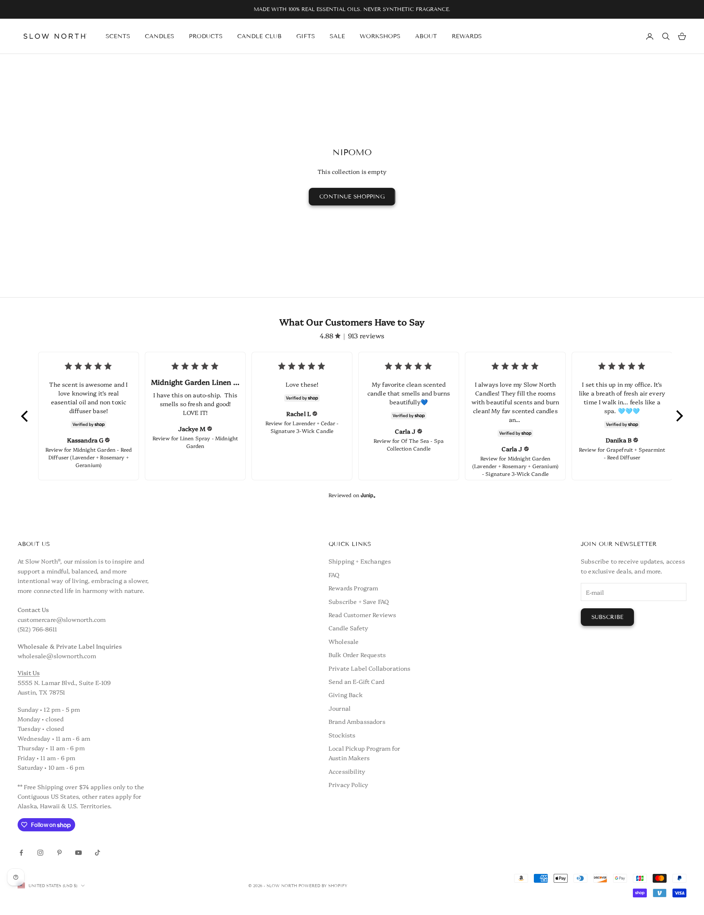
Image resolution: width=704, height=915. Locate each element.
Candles (159, 36)
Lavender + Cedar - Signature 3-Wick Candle (305, 426)
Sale (337, 36)
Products (206, 36)
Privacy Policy (348, 784)
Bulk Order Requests (357, 654)
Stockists (342, 735)
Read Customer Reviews (362, 614)
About (426, 36)
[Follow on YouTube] (78, 852)
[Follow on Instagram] (40, 852)
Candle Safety (348, 628)
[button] (25, 416)
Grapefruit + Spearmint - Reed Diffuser (634, 453)
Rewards (467, 36)
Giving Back (346, 694)
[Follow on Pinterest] (59, 852)
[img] (107, 439)
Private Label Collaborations (369, 668)
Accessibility (347, 771)
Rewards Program (353, 588)
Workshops (380, 36)
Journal (340, 708)
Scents (118, 36)
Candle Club (259, 36)
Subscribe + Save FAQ (359, 601)
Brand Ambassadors (357, 721)
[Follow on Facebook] (21, 852)
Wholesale (344, 641)
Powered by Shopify (322, 885)
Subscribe (607, 617)
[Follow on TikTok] (97, 852)
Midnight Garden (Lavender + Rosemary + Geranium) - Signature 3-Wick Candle (515, 466)
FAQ (334, 574)
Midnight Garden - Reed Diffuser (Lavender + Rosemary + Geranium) (90, 457)
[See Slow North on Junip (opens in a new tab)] (368, 495)
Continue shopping (352, 196)
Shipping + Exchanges (360, 561)
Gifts (305, 36)
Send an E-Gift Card (356, 681)
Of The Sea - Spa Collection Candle (415, 444)
